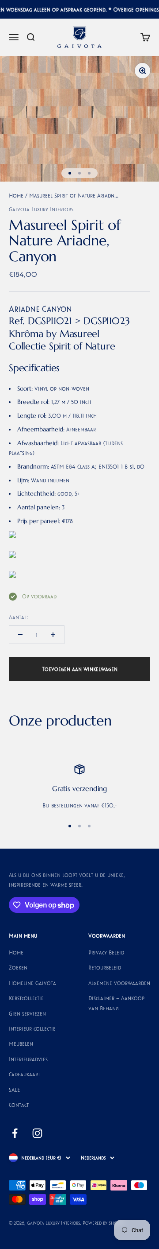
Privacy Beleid (106, 952)
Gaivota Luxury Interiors (41, 209)
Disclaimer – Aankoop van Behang (116, 1003)
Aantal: (18, 617)
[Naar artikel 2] (79, 173)
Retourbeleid (104, 967)
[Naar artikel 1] (69, 173)
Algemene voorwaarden (119, 983)
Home (16, 195)
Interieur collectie (32, 1028)
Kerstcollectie (26, 998)
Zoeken (18, 967)
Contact (19, 1105)
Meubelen (21, 1043)
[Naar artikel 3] (89, 173)
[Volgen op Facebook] (15, 1133)
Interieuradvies (28, 1059)
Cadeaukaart (24, 1074)
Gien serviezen (27, 1013)
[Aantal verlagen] (20, 635)
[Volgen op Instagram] (37, 1133)
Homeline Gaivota (32, 983)
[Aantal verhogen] (53, 635)
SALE (14, 1089)
